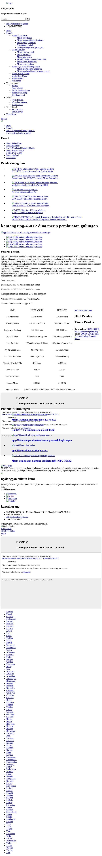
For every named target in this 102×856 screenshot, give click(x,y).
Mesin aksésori (18, 78)
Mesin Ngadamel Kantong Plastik (26, 66)
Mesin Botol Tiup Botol (27, 62)
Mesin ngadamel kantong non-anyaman (33, 71)
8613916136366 (8, 531)
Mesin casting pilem (25, 64)
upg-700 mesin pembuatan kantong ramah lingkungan (42, 440)
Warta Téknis (17, 104)
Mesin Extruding (24, 54)
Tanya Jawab (17, 112)
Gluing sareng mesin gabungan (30, 47)
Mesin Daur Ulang (19, 76)
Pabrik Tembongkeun (21, 90)
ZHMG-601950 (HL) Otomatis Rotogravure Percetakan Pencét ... (39, 219)
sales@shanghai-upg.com (17, 24)
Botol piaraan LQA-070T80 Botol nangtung (30, 206)
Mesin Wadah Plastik (20, 73)
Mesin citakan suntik (25, 52)
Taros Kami (11, 114)
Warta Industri (18, 100)
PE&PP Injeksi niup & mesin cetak (31, 59)
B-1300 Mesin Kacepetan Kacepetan (27, 212)
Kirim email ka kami (83, 310)
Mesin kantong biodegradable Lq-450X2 (34, 419)
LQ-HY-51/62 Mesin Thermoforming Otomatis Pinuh (87, 336)
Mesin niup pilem (24, 57)
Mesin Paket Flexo (19, 35)
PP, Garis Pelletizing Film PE (24, 192)
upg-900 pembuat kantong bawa (30, 450)
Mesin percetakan (24, 38)
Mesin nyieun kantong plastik (29, 69)
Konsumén (16, 81)
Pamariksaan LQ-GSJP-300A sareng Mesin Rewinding (35, 178)
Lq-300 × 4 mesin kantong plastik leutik (33, 429)
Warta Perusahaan (19, 102)
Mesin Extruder (18, 50)
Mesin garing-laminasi (26, 42)
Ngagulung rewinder (25, 45)
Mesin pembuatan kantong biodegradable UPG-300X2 (42, 460)
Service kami (17, 109)
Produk (9, 33)
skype (3, 533)
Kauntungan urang (19, 93)
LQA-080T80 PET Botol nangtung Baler (29, 199)
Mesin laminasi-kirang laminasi (30, 40)
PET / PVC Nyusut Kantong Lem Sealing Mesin (32, 171)
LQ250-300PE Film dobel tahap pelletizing (87, 330)
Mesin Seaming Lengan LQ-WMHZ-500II (30, 185)
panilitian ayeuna (8, 489)
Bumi (8, 31)
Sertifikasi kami (18, 95)
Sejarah (15, 85)
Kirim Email (6, 528)
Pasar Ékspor (17, 88)
